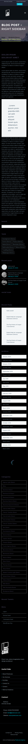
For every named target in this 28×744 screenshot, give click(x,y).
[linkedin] (5, 297)
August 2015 (6, 430)
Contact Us (6, 683)
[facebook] (2, 297)
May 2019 (5, 386)
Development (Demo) (8, 239)
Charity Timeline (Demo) (10, 512)
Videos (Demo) (7, 580)
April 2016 (6, 404)
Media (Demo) (6, 244)
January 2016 (7, 412)
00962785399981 (21, 1)
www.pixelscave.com (15, 715)
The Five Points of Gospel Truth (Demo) (17, 281)
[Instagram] (11, 4)
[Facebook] (6, 4)
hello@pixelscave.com (13, 713)
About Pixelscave (8, 674)
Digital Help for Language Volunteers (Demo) (15, 273)
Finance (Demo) (17, 241)
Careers (5, 686)
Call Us (19, 4)
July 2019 (5, 379)
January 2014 (7, 445)
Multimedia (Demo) (8, 247)
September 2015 (8, 426)
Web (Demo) (6, 583)
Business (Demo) (8, 489)
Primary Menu (25, 13)
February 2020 (7, 360)
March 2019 (6, 390)
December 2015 (7, 415)
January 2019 (7, 397)
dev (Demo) (6, 527)
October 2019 (7, 367)
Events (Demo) (6, 241)
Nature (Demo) (20, 247)
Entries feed (7, 615)
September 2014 (8, 437)
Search (24, 226)
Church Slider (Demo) (9, 519)
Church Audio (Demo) (9, 516)
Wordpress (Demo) (8, 591)
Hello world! (11, 266)
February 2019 (7, 393)
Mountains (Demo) (18, 244)
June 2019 (6, 382)
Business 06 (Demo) (8, 497)
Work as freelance (8, 689)
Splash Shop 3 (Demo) (9, 576)
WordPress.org (7, 623)
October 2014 (7, 434)
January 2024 (7, 356)
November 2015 (7, 419)
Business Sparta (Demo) (10, 501)
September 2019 (8, 371)
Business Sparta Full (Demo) (11, 504)
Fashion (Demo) (7, 538)
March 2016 (6, 408)
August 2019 (6, 375)
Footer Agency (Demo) (9, 546)
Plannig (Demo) (7, 565)
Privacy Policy (19, 732)
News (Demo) (6, 561)
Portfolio (5, 680)
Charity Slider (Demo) (9, 508)
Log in (5, 611)
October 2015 (7, 423)
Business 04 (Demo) (8, 493)
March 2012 (6, 448)
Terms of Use (14, 734)
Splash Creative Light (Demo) (11, 572)
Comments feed (8, 619)
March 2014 (6, 441)
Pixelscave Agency (20, 740)
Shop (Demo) (6, 568)
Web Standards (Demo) (9, 587)
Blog (4, 486)
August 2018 (6, 401)
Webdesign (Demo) (8, 252)
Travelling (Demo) (7, 250)
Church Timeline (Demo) (10, 523)
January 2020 (7, 364)
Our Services (6, 677)
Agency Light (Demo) (9, 482)
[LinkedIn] (8, 4)
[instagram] (8, 297)
